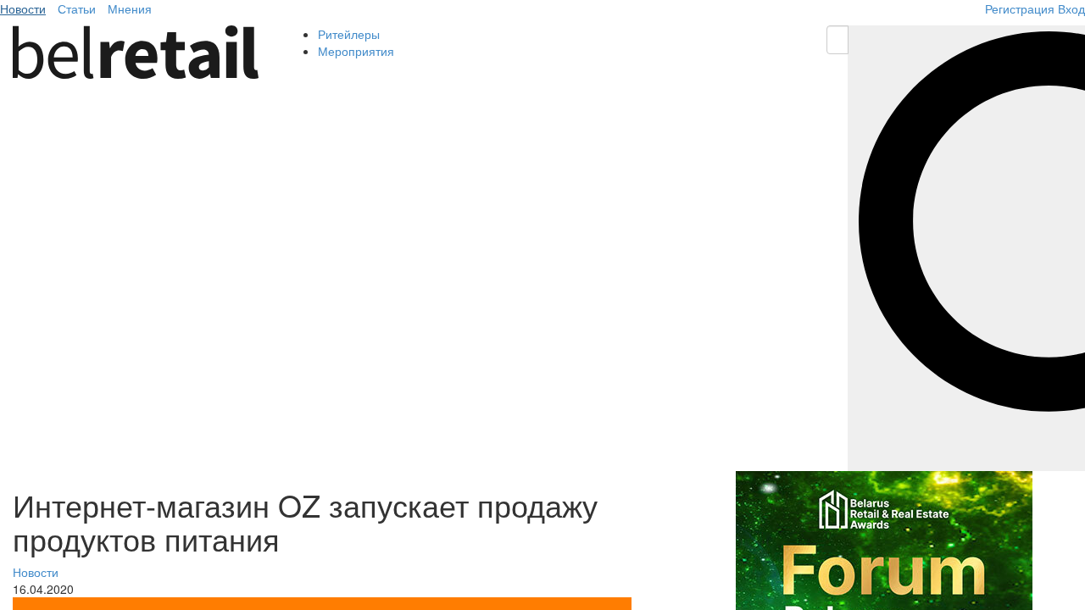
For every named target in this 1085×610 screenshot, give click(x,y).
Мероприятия (356, 50)
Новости (23, 8)
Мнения (130, 8)
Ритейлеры (349, 33)
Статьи (77, 8)
